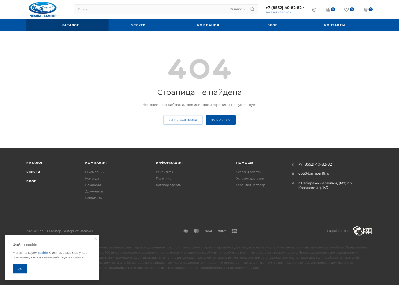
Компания (96, 162)
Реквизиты (93, 198)
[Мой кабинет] (314, 10)
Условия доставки (250, 178)
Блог (31, 181)
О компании (95, 172)
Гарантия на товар (250, 185)
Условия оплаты (248, 172)
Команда (92, 178)
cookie (43, 252)
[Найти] (252, 9)
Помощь (245, 162)
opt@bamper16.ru (313, 173)
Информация (169, 162)
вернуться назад (183, 119)
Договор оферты (168, 185)
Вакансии (93, 185)
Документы (94, 191)
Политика (163, 178)
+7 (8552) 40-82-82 (284, 8)
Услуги (33, 172)
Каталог (34, 162)
